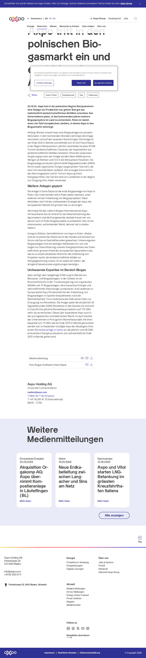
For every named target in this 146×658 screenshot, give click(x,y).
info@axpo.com (12, 571)
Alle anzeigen (114, 515)
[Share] (29, 95)
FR (50, 19)
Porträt (102, 566)
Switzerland (36, 19)
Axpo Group (126, 3)
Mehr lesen (25, 501)
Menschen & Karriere (69, 26)
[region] (74, 78)
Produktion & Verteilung (78, 562)
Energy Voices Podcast (78, 595)
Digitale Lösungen (75, 569)
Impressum (49, 653)
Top (140, 542)
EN (54, 19)
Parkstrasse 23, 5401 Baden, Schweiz (27, 585)
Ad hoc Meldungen (75, 592)
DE (46, 19)
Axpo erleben (88, 26)
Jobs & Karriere (106, 562)
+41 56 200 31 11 (12, 574)
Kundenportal (114, 19)
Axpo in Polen (51, 95)
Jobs (126, 19)
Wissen (53, 26)
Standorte (103, 569)
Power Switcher (74, 598)
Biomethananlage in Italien (49, 329)
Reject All (81, 83)
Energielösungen (75, 566)
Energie (30, 26)
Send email (87, 358)
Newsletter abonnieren (78, 635)
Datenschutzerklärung (90, 653)
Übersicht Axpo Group (109, 572)
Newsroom (42, 26)
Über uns (101, 26)
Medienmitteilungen (76, 589)
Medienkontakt (74, 605)
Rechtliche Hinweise (67, 653)
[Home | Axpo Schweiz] (18, 19)
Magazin (70, 602)
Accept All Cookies (103, 83)
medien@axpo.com (37, 392)
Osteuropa (93, 95)
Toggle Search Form (135, 18)
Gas (81, 95)
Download (91, 358)
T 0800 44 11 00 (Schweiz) (41, 395)
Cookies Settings (44, 83)
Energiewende (68, 95)
